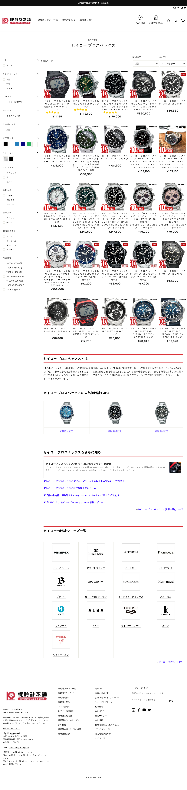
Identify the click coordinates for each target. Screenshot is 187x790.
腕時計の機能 (9, 231)
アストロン (130, 567)
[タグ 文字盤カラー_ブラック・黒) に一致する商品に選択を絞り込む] (5, 144)
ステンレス (11, 173)
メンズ (9, 65)
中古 (8, 84)
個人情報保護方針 (103, 734)
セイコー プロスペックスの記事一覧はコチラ (160, 509)
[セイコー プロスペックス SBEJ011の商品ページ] (115, 413)
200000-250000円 (15, 285)
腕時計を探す (64, 697)
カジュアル (11, 241)
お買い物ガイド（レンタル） (108, 697)
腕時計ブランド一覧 (67, 688)
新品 (8, 79)
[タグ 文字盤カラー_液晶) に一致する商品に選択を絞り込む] (35, 144)
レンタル (10, 88)
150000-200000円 (15, 281)
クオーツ (10, 195)
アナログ (10, 218)
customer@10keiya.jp (19, 747)
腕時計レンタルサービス (69, 720)
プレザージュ (165, 567)
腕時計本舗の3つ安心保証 (69, 729)
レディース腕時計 (66, 711)
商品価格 (7, 258)
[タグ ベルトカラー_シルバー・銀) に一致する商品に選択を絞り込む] (5, 159)
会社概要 (99, 720)
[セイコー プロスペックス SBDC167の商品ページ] (66, 413)
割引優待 (62, 725)
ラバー (9, 182)
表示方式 (7, 213)
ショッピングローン (104, 702)
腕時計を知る (64, 702)
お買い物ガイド (102, 693)
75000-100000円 (14, 272)
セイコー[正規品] (14, 102)
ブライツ (61, 596)
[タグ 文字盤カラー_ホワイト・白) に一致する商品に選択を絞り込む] (11, 144)
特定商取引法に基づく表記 (107, 725)
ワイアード (61, 625)
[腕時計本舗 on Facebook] (138, 710)
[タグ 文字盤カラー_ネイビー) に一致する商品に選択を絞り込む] (23, 144)
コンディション (10, 74)
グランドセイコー (96, 567)
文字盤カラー (9, 138)
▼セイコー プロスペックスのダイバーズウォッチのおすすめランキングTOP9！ (84, 481)
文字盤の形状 (9, 124)
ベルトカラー (9, 153)
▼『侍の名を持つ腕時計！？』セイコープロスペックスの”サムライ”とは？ (82, 495)
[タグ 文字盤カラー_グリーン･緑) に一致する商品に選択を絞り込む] (29, 144)
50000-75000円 (14, 267)
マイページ (100, 738)
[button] (53, 112)
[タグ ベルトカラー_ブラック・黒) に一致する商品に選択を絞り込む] (11, 159)
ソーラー (10, 204)
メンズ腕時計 (64, 706)
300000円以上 (13, 289)
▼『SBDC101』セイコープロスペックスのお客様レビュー (73, 502)
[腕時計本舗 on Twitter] (149, 710)
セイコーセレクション (96, 596)
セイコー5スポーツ (131, 625)
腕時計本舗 (93, 40)
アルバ (96, 625)
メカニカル (165, 596)
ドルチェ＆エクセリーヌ (131, 596)
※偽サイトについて (11, 728)
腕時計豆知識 (64, 734)
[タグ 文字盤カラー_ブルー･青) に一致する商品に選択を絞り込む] (17, 144)
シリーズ (7, 110)
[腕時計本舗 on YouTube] (144, 710)
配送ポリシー (101, 716)
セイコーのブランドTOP (171, 661)
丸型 (8, 130)
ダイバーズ (11, 245)
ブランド (7, 96)
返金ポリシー (101, 711)
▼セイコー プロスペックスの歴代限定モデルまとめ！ (71, 488)
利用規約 (99, 706)
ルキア (165, 625)
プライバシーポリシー (105, 729)
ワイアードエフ (61, 654)
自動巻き (10, 200)
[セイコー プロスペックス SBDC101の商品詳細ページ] (161, 413)
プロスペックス (13, 116)
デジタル (10, 222)
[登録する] (171, 700)
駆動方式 (7, 190)
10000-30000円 (14, 263)
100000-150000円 (15, 276)
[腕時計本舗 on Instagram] (133, 710)
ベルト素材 (8, 167)
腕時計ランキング (66, 693)
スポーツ (10, 249)
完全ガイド (100, 688)
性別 (5, 60)
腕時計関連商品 (65, 716)
